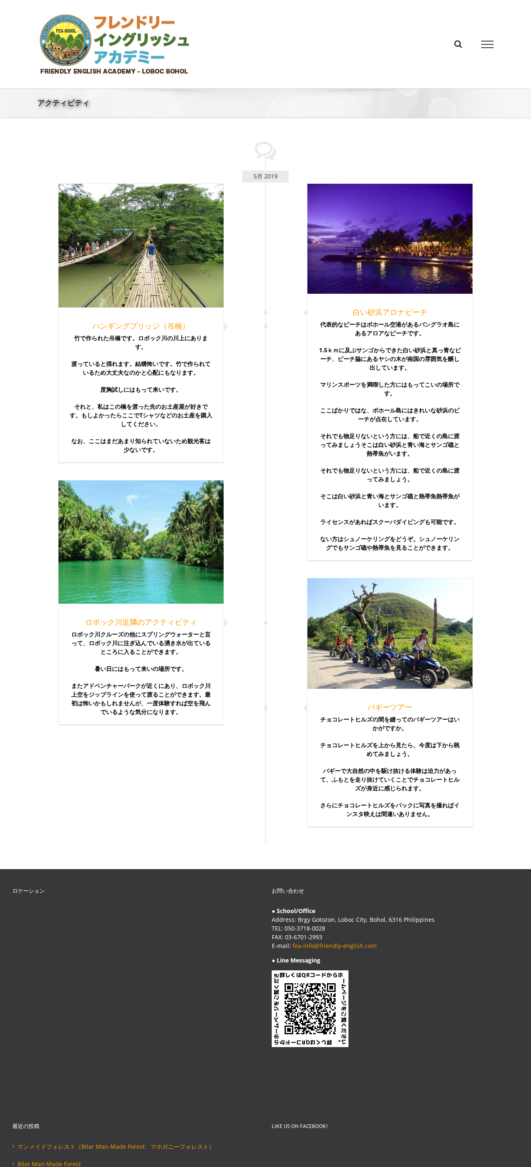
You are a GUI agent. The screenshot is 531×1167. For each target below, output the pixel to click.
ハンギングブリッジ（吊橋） (141, 326)
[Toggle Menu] (487, 44)
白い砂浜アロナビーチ (390, 312)
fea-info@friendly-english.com (334, 946)
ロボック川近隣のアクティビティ (141, 622)
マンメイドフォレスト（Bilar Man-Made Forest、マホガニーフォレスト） (115, 1146)
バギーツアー (390, 707)
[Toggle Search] (458, 44)
